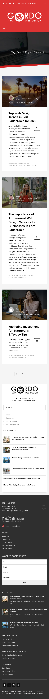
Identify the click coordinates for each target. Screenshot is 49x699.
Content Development (10, 645)
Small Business (33, 202)
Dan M (18, 309)
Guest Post (19, 314)
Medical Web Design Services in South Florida (19, 485)
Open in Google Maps (13, 526)
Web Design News (12, 424)
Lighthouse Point (8, 671)
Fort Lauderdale (16, 275)
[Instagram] (10, 3)
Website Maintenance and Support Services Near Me (21, 478)
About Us (5, 536)
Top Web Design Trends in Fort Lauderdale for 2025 (22, 117)
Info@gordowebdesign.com (27, 400)
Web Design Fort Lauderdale (17, 165)
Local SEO (27, 161)
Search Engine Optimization (17, 163)
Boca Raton (6, 668)
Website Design (31, 165)
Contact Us (10, 418)
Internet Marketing (27, 102)
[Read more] (37, 130)
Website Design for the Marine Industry (25, 458)
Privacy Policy (7, 548)
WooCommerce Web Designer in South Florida (28, 468)
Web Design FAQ (12, 421)
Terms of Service (14, 693)
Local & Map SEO (8, 658)
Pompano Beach (8, 674)
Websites (11, 203)
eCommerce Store (8, 642)
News (18, 102)
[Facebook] (3, 3)
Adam (18, 97)
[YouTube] (13, 3)
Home (8, 415)
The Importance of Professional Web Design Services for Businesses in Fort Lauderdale (22, 222)
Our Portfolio (7, 542)
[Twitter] (7, 3)
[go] (43, 407)
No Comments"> (32, 99)
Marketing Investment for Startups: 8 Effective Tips (24, 330)
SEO (28, 163)
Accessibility (39, 693)
